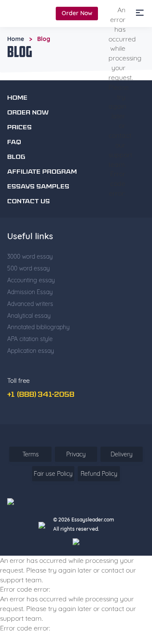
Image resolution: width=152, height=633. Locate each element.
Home (15, 39)
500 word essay (28, 268)
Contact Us (28, 202)
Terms (30, 454)
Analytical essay (29, 315)
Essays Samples (38, 187)
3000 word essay (30, 256)
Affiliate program (42, 172)
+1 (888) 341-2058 (40, 395)
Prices (19, 128)
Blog (16, 157)
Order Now (77, 13)
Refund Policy (99, 473)
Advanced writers (30, 304)
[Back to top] (128, 531)
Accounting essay (31, 280)
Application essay (30, 351)
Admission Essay (30, 292)
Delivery (122, 454)
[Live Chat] (128, 555)
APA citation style (30, 339)
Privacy (76, 454)
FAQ (14, 142)
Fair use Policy (53, 473)
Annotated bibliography (38, 327)
